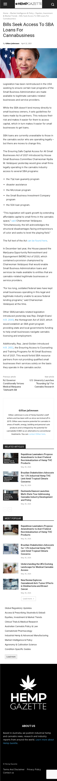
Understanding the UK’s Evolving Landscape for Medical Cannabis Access (37, 567)
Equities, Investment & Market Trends (9, 460)
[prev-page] (5, 509)
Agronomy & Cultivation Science (8, 479)
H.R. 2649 (8, 319)
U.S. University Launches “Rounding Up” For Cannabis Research (42, 383)
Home (5, 13)
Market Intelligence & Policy (22, 13)
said (13, 220)
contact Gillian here (37, 434)
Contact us (8, 772)
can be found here (37, 240)
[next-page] (10, 509)
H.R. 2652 (8, 347)
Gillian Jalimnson (12, 43)
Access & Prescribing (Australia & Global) (8, 497)
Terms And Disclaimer (13, 769)
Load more (27, 598)
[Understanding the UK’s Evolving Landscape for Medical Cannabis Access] (10, 568)
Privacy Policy (34, 769)
